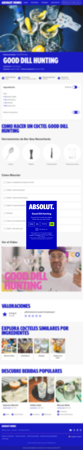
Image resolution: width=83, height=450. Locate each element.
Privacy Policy (38, 235)
